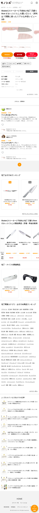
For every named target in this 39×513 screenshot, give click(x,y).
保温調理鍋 (26, 309)
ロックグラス (32, 375)
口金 (33, 363)
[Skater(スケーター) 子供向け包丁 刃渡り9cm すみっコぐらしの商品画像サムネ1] (4, 47)
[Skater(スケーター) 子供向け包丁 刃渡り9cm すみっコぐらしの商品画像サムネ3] (16, 47)
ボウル (3, 347)
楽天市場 (19, 54)
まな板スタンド (12, 344)
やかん (10, 337)
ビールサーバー (23, 341)
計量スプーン (11, 369)
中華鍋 (7, 315)
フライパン (4, 309)
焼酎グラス (12, 378)
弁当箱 (14, 359)
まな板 (13, 318)
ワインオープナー (18, 347)
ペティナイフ (28, 315)
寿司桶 (11, 350)
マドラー (3, 382)
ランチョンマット (16, 328)
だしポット (31, 341)
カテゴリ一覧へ (33, 391)
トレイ (31, 369)
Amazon (7, 54)
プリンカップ (12, 363)
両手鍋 (3, 312)
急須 (34, 378)
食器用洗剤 (4, 337)
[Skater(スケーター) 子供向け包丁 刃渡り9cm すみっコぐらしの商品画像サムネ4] (22, 47)
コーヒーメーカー (17, 337)
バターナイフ (20, 315)
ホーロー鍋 (29, 312)
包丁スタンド (4, 350)
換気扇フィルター (14, 331)
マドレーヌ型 (20, 363)
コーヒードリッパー (6, 341)
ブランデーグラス (23, 375)
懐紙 (7, 331)
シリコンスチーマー (30, 322)
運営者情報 (6, 507)
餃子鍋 (17, 312)
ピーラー (18, 318)
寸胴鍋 (3, 315)
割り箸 (3, 331)
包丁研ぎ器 (4, 318)
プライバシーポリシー (22, 507)
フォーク (24, 369)
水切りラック (4, 334)
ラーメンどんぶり (30, 382)
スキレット (13, 315)
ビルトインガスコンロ (7, 353)
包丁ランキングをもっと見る (30, 213)
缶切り (26, 350)
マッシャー (21, 322)
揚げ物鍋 (12, 312)
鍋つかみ (19, 334)
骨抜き (13, 325)
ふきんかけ (4, 344)
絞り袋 (9, 366)
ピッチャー (19, 378)
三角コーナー (25, 328)
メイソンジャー (11, 382)
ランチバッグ (4, 363)
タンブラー (4, 372)
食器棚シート (30, 334)
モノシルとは (23, 502)
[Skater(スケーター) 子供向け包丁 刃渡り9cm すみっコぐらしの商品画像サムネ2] (10, 47)
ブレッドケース (5, 356)
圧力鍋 (10, 309)
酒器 (10, 385)
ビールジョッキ (13, 375)
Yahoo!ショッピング (32, 54)
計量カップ (4, 369)
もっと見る (19, 89)
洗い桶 (11, 334)
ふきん (17, 325)
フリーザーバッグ (26, 353)
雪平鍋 (34, 312)
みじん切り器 (13, 322)
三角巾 (32, 328)
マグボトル (27, 372)
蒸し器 (3, 359)
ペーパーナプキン (6, 328)
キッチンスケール (16, 366)
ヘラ (8, 322)
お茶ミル (15, 341)
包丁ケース (27, 347)
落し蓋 (9, 325)
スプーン (18, 369)
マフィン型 (28, 363)
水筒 (18, 359)
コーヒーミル (26, 337)
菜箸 (7, 385)
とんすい (14, 385)
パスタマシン (32, 356)
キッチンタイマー (26, 366)
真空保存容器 (14, 356)
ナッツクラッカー (23, 356)
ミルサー (3, 325)
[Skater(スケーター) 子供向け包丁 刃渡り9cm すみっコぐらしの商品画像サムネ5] (28, 47)
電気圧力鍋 (16, 309)
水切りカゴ (22, 331)
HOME (19, 499)
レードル (3, 322)
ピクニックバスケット (26, 359)
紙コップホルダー (18, 350)
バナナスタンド (21, 344)
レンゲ (3, 385)
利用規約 (13, 507)
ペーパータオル (24, 325)
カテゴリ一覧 (15, 502)
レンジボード (9, 347)
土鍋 (20, 309)
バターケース (17, 353)
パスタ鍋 (22, 312)
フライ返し (24, 318)
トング (30, 318)
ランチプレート (20, 382)
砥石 (9, 318)
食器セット (21, 385)
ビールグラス (4, 375)
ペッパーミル (30, 344)
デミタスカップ (12, 372)
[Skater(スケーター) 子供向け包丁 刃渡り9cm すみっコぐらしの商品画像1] (17, 33)
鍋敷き (24, 334)
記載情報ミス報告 (33, 94)
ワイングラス (4, 378)
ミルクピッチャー (27, 378)
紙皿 (15, 334)
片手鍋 (31, 309)
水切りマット (29, 331)
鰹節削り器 (9, 359)
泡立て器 (3, 366)
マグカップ (20, 372)
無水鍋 (7, 312)
